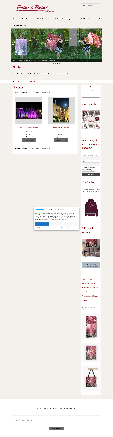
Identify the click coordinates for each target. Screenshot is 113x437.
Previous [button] (13, 44)
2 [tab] (55, 63)
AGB (60, 408)
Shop (14, 19)
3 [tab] (57, 63)
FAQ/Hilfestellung (42, 408)
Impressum (53, 408)
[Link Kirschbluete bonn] (56, 45)
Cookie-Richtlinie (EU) (19, 25)
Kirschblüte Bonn (39, 19)
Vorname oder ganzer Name (89, 155)
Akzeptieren (42, 224)
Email (83, 161)
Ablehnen (56, 224)
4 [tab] (59, 63)
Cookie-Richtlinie (39, 227)
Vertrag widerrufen (56, 428)
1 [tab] (53, 63)
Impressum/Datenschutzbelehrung (52, 227)
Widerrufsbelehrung (70, 408)
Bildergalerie (25, 19)
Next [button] (100, 44)
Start (15, 82)
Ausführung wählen (28, 140)
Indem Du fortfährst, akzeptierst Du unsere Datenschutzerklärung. (88, 169)
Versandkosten (30, 137)
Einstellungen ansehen (71, 224)
